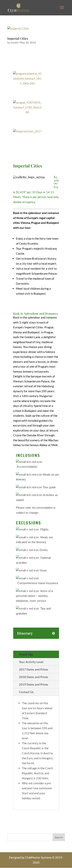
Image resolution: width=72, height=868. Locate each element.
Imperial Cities (17, 38)
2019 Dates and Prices (33, 684)
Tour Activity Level (31, 662)
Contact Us (26, 692)
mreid (14, 42)
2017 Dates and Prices (33, 669)
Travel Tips (26, 654)
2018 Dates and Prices (33, 677)
